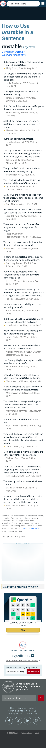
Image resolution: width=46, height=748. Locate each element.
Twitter (18, 721)
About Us (22, 708)
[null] (32, 655)
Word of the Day (23, 651)
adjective (29, 47)
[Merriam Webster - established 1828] (3, 4)
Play (23, 630)
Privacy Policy (15, 713)
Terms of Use (31, 713)
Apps (32, 708)
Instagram (37, 721)
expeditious (21, 656)
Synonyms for (13, 54)
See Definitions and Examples (22, 660)
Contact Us (31, 710)
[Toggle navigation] (43, 4)
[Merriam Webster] (23, 645)
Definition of (12, 51)
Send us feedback (31, 528)
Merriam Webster (8, 686)
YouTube (27, 721)
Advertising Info (16, 710)
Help (12, 708)
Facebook (9, 721)
